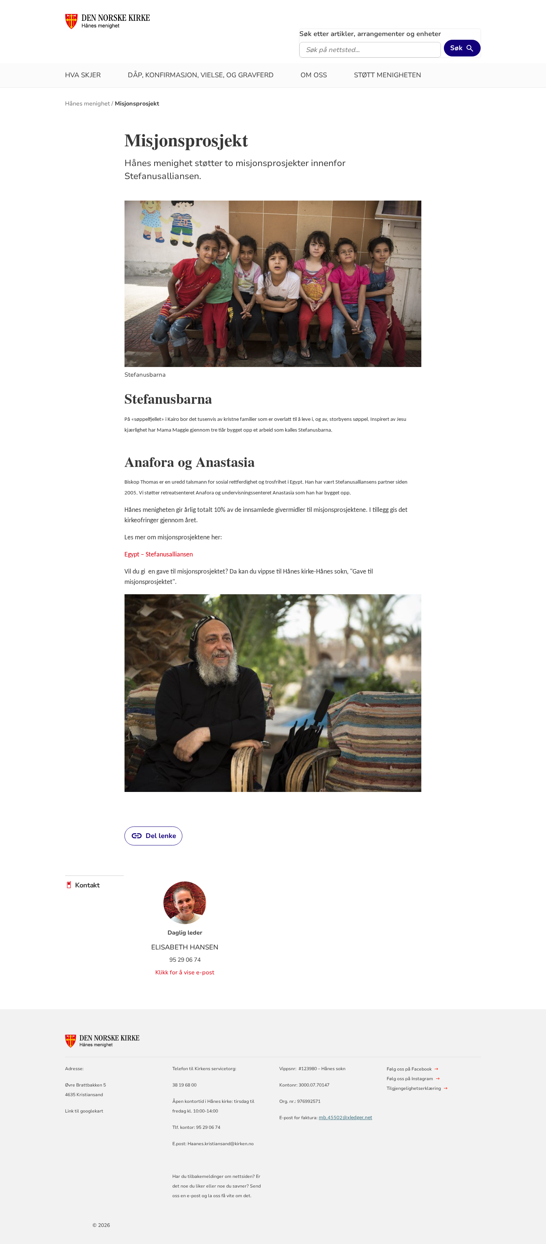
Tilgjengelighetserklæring (414, 1088)
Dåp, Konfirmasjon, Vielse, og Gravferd (201, 75)
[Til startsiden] (111, 21)
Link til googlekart (84, 1111)
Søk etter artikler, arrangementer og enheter (370, 33)
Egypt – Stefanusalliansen (158, 554)
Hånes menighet (87, 104)
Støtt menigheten (387, 75)
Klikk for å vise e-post (184, 972)
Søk (456, 47)
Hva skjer (83, 75)
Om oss (313, 75)
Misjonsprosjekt (137, 104)
